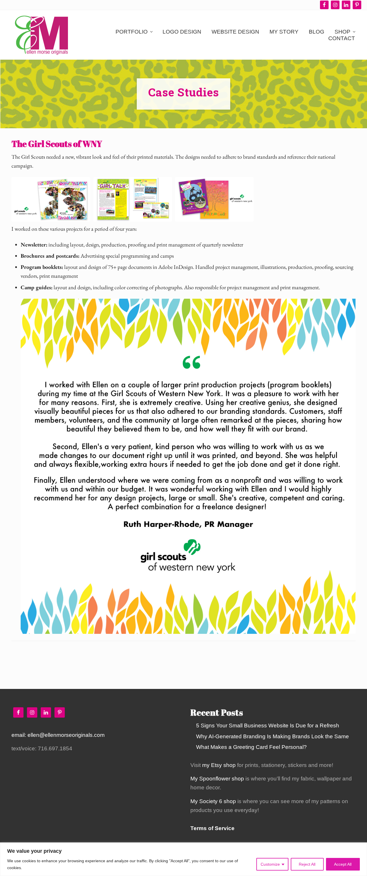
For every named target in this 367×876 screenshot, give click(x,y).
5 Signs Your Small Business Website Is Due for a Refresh (267, 725)
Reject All (307, 864)
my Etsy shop (219, 765)
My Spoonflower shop (217, 779)
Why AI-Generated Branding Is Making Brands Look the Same (272, 736)
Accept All (343, 864)
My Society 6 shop (213, 801)
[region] (183, 859)
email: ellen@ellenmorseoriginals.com (58, 735)
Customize (270, 864)
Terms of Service (212, 828)
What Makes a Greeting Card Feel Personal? (251, 747)
